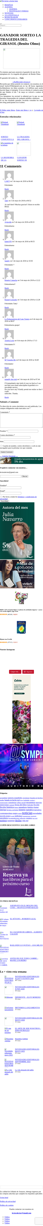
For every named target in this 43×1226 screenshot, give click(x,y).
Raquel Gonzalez (11, 300)
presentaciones (26, 816)
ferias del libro (21, 805)
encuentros (30, 802)
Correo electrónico (7, 435)
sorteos (3, 820)
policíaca (18, 816)
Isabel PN (8, 241)
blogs (21, 800)
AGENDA (9, 7)
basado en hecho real (12, 800)
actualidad (3, 798)
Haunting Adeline (21, 1039)
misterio (22, 809)
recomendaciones (14, 818)
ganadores (23, 807)
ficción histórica (7, 807)
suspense (11, 820)
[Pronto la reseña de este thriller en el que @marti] (21, 658)
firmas (16, 807)
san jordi (35, 818)
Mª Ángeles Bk (10, 360)
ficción (36, 805)
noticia (20, 813)
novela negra (5, 816)
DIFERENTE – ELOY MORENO (28, 997)
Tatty (6, 201)
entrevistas (4, 805)
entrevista (39, 802)
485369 (10, 614)
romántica (29, 818)
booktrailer (26, 800)
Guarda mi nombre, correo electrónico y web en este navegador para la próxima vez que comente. (20, 447)
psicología (33, 816)
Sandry (7, 261)
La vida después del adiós (24, 1070)
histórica (30, 807)
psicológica (4, 818)
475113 (10, 642)
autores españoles (15, 798)
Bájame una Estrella (6, 639)
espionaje (11, 805)
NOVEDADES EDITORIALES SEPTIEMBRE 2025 (27, 1061)
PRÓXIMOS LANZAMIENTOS (27, 1008)
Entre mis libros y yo (24, 110)
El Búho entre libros (7, 110)
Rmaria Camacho (11, 280)
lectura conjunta (12, 810)
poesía (12, 816)
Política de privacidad (8, 1201)
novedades (37, 813)
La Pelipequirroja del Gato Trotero (17, 319)
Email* (2, 491)
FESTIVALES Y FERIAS (18, 11)
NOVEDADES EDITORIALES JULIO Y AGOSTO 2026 (27, 978)
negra (15, 813)
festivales (30, 805)
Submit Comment (6, 452)
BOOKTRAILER (11, 17)
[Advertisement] (21, 1100)
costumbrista (12, 802)
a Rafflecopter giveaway (21, 82)
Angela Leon (9, 341)
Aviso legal (4, 1197)
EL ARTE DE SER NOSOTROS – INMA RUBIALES (28, 1029)
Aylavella (8, 222)
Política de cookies (7, 1205)
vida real (25, 821)
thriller (18, 820)
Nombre (3, 431)
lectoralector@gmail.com (21, 1213)
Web (1, 442)
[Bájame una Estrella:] (21, 627)
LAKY (7, 181)
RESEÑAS (9, 5)
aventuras (26, 798)
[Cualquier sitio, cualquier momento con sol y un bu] (21, 666)
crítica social (21, 802)
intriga (3, 809)
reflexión (22, 818)
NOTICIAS (9, 13)
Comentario (5, 412)
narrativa (30, 809)
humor (36, 807)
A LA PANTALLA (12, 15)
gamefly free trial (11, 379)
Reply (7, 189)
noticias (27, 813)
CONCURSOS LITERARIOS (16, 19)
